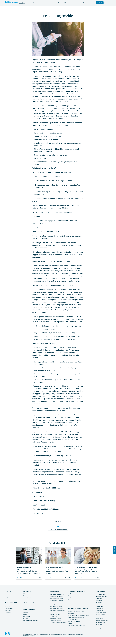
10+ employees (99, 608)
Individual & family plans (101, 596)
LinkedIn (7, 597)
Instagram (7, 595)
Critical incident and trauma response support (78, 615)
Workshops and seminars (74, 621)
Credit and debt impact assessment (31, 597)
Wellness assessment (28, 593)
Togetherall (25, 612)
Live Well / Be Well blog (55, 618)
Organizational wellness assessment (76, 617)
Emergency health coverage (102, 620)
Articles (70, 623)
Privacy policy (8, 612)
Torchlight (25, 614)
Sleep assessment (27, 595)
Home (6, 6)
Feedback (114, 550)
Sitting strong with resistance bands (57, 601)
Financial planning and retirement (30, 620)
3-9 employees (99, 610)
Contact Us (7, 606)
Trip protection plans (100, 622)
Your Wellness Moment (55, 620)
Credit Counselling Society (56, 606)
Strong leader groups (73, 619)
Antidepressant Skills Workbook (57, 610)
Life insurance (99, 602)
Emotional (70, 593)
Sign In (99, 2)
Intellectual (71, 597)
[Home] (11, 2)
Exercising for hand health (56, 604)
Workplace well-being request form (76, 625)
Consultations (71, 613)
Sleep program (26, 616)
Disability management (101, 612)
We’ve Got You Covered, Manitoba (58, 622)
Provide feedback (9, 608)
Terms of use (8, 610)
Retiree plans (99, 598)
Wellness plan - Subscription (56, 596)
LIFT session (26, 618)
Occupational (71, 599)
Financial (70, 595)
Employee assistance (100, 614)
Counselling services (27, 605)
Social (69, 604)
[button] (36, 3)
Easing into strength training (56, 598)
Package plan (99, 624)
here (37, 477)
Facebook (7, 593)
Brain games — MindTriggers (56, 608)
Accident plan (99, 600)
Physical (70, 602)
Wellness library (53, 616)
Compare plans (99, 626)
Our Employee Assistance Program (76, 611)
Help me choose (99, 628)
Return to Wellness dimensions (58, 529)
